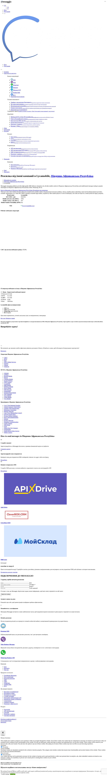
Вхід (5, 10)
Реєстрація (7, 11)
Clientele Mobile (8, 379)
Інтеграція (7, 129)
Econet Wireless (8, 380)
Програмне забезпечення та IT (12, 697)
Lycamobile (7, 383)
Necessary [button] (3, 745)
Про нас (6, 670)
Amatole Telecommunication (11, 408)
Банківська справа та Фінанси (12, 699)
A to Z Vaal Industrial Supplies (12, 405)
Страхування (7, 701)
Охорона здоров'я (9, 702)
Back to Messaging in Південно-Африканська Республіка (17, 190)
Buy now (3, 318)
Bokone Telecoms (9, 411)
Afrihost (6, 374)
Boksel (6, 377)
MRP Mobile (7, 385)
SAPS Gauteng (8, 423)
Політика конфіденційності (8, 719)
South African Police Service (11, 431)
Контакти (17, 166)
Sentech (6, 363)
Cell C (5, 357)
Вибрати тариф (10, 318)
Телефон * (32, 584)
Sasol (5, 426)
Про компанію (23, 164)
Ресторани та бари (9, 693)
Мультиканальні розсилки (33, 106)
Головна (6, 72)
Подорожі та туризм (9, 694)
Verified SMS (16, 92)
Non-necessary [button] (5, 753)
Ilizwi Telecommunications (11, 417)
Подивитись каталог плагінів (9, 572)
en (8, 7)
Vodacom (6, 366)
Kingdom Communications (11, 422)
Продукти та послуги (10, 73)
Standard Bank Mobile (10, 392)
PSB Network (7, 389)
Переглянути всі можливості (19, 109)
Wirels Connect (8, 432)
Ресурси (6, 131)
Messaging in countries (10, 180)
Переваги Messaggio (28, 168)
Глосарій (25, 140)
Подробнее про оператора (40, 190)
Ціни (5, 128)
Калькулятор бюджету (27, 122)
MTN (5, 359)
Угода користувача (6, 720)
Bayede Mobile (8, 376)
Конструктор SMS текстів (26, 120)
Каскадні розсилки (9, 678)
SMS (14, 80)
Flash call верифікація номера (29, 119)
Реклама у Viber (25, 126)
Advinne (6, 373)
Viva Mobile (7, 399)
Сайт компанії (34, 588)
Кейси (21, 142)
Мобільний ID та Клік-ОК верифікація (32, 117)
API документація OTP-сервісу (29, 150)
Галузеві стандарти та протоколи (33, 156)
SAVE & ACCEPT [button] (6, 759)
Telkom (6, 365)
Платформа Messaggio (10, 675)
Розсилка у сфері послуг (11, 704)
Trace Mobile (7, 396)
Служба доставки (9, 696)
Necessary (5, 747)
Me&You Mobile (8, 386)
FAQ (21, 138)
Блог (5, 170)
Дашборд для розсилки (30, 102)
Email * (32, 586)
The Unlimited (8, 394)
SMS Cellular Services (10, 362)
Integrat (6, 419)
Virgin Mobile (7, 397)
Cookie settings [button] (5, 774)
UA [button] (5, 5)
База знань (21, 137)
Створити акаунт (5, 449)
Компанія (6, 159)
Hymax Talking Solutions (11, 416)
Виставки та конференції (11, 691)
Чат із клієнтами (8, 677)
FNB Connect (7, 382)
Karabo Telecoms (8, 420)
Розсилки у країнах (25, 124)
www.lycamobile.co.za (28, 206)
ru (7, 8)
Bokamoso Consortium (10, 410)
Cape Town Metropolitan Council (13, 413)
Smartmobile (7, 391)
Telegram (15, 87)
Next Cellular (7, 388)
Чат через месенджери (29, 104)
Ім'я (31, 583)
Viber (14, 82)
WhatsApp (16, 85)
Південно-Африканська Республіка (72, 175)
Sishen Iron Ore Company (11, 428)
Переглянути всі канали (17, 96)
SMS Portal (7, 425)
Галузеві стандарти (9, 715)
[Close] (1, 69)
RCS (14, 95)
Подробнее (4, 460)
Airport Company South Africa (12, 407)
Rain (5, 360)
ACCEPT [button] (12, 774)
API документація (24, 148)
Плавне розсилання (31, 108)
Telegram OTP (17, 90)
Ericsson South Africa (10, 414)
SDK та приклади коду (28, 152)
